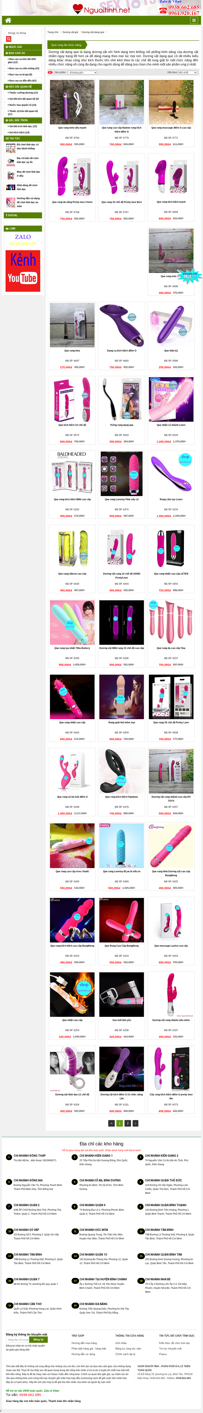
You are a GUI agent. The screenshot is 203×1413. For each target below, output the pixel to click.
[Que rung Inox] (72, 325)
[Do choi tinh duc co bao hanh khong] (10, 148)
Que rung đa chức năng (66, 44)
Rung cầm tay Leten (171, 499)
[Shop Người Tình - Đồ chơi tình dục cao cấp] (101, 7)
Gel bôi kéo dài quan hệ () (24, 99)
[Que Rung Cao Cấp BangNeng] (121, 920)
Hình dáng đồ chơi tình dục (27, 187)
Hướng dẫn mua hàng (84, 1343)
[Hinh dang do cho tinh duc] (10, 187)
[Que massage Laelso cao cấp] (171, 920)
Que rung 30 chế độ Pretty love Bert (122, 202)
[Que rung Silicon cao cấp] (72, 548)
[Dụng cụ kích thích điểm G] (121, 325)
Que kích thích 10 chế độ (72, 425)
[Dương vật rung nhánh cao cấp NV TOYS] (171, 771)
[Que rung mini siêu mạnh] (72, 102)
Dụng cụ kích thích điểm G (121, 350)
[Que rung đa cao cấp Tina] (171, 622)
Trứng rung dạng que (121, 425)
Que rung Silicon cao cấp (72, 573)
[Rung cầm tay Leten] (171, 474)
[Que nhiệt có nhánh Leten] (171, 399)
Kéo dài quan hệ (20, 86)
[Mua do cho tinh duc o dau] (10, 175)
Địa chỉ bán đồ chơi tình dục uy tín (27, 160)
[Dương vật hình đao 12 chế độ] (72, 1069)
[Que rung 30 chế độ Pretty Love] (171, 697)
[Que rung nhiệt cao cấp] (72, 697)
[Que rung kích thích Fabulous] (121, 771)
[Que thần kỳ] (171, 325)
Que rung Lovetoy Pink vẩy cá (122, 499)
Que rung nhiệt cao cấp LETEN (171, 573)
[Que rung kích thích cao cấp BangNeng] (72, 920)
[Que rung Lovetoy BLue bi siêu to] (121, 845)
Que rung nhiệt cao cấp (72, 722)
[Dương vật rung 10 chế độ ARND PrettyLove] (121, 548)
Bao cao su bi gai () (20, 74)
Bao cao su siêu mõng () (24, 68)
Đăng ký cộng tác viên (128, 1348)
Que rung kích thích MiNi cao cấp (72, 499)
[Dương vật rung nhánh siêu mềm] (171, 994)
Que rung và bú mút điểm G (72, 797)
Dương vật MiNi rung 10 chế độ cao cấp (121, 648)
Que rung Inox (72, 350)
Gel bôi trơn (18, 120)
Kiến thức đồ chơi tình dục (174, 1343)
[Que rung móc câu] (171, 250)
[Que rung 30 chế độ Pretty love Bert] (121, 176)
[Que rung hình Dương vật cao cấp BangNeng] (171, 845)
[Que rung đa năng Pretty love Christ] (72, 176)
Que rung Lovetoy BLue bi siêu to (121, 871)
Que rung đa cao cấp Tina (171, 648)
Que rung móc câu (171, 276)
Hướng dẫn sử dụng (83, 1354)
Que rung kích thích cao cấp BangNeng (72, 945)
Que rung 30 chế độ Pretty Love (171, 722)
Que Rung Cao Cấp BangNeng (122, 945)
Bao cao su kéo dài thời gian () (22, 61)
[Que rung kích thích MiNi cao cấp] (72, 474)
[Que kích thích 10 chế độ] (72, 399)
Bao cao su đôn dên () (22, 80)
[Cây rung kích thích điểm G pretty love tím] (171, 1069)
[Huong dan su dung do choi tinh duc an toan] (10, 202)
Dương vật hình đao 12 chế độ (72, 1094)
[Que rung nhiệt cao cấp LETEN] (171, 548)
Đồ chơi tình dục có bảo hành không (28, 146)
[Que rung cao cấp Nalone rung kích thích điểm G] (121, 102)
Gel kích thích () (19, 132)
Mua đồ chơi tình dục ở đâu (28, 173)
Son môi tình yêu (121, 1020)
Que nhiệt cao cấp (72, 1020)
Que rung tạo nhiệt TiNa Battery (72, 648)
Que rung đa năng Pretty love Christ (72, 202)
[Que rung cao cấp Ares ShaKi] (72, 845)
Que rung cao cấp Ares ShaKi (72, 871)
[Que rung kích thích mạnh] (171, 176)
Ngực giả (15, 46)
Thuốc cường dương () (23, 92)
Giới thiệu (121, 1343)
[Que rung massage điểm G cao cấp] (171, 102)
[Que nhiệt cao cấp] (72, 994)
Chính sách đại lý (125, 1354)
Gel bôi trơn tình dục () (23, 126)
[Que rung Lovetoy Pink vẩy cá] (121, 474)
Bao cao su (16, 53)
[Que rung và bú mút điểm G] (72, 771)
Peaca (163, 1354)
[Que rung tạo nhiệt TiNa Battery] (72, 622)
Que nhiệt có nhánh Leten (171, 425)
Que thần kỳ (171, 350)
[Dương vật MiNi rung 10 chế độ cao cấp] (121, 622)
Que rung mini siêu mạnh (72, 127)
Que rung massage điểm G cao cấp (171, 127)
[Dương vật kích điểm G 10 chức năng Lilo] (121, 1069)
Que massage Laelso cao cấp (171, 945)
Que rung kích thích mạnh (171, 202)
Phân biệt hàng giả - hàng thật (89, 1348)
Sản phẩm (57, 72)
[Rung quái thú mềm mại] (121, 697)
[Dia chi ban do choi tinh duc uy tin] (10, 161)
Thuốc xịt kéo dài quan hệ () (23, 113)
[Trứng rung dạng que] (121, 399)
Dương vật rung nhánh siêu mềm (171, 1020)
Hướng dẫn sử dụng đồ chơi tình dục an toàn (28, 202)
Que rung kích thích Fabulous (121, 797)
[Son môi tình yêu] (121, 994)
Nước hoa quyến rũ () (22, 105)
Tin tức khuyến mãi (170, 1348)
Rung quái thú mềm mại (121, 722)
